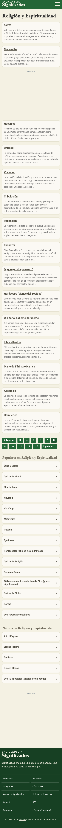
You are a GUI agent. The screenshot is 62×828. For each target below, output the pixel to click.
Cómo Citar (38, 786)
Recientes (37, 778)
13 (36, 446)
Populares (7, 778)
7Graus (22, 819)
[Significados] (15, 760)
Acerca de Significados (13, 794)
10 (12, 446)
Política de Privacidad (43, 794)
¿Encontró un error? (42, 810)
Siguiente (48, 446)
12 (28, 446)
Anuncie (7, 802)
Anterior (10, 440)
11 (20, 446)
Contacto (7, 810)
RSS (34, 802)
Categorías (8, 786)
